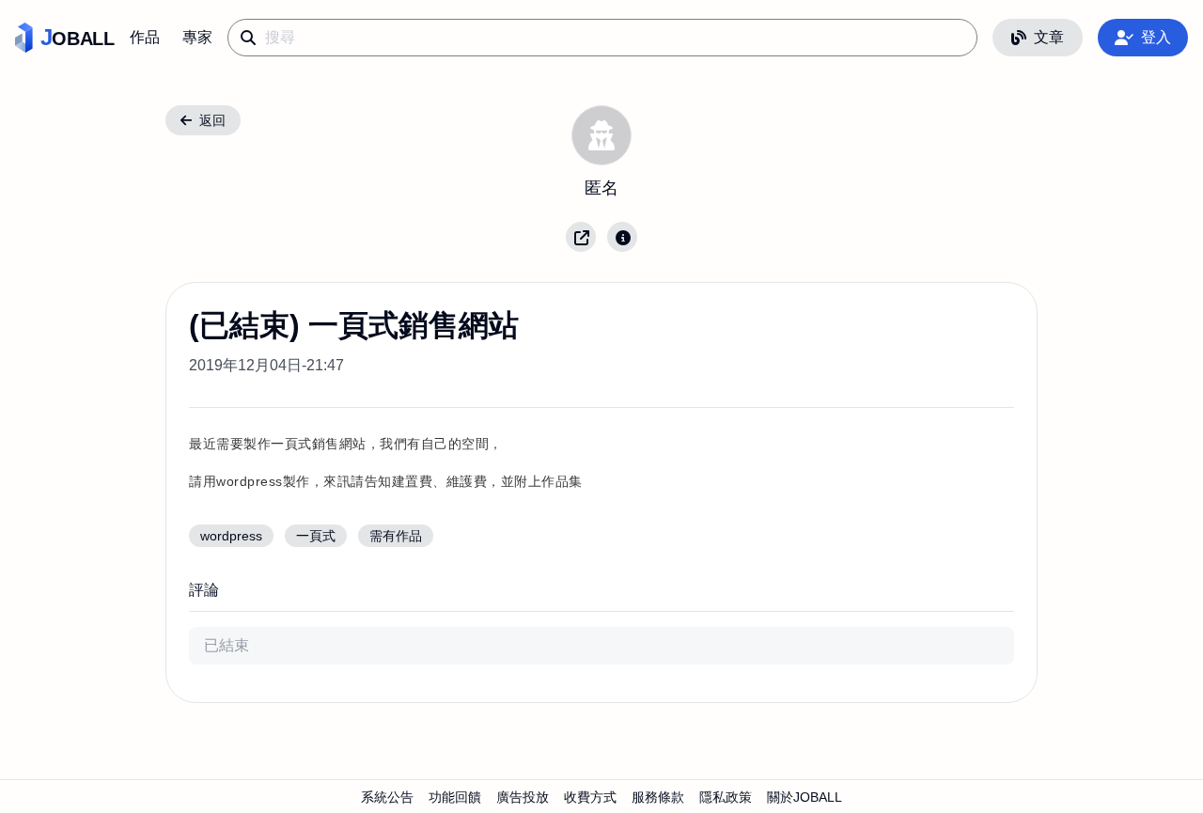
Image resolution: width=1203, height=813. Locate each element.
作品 (145, 37)
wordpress (231, 535)
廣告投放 (522, 797)
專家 (197, 37)
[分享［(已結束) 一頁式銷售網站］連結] (581, 237)
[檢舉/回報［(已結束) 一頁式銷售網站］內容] (622, 237)
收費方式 (590, 797)
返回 (212, 120)
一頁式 (316, 535)
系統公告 (387, 797)
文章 (1049, 37)
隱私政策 (725, 797)
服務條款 (658, 797)
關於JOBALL (804, 797)
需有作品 (395, 535)
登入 (1156, 37)
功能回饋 (455, 797)
